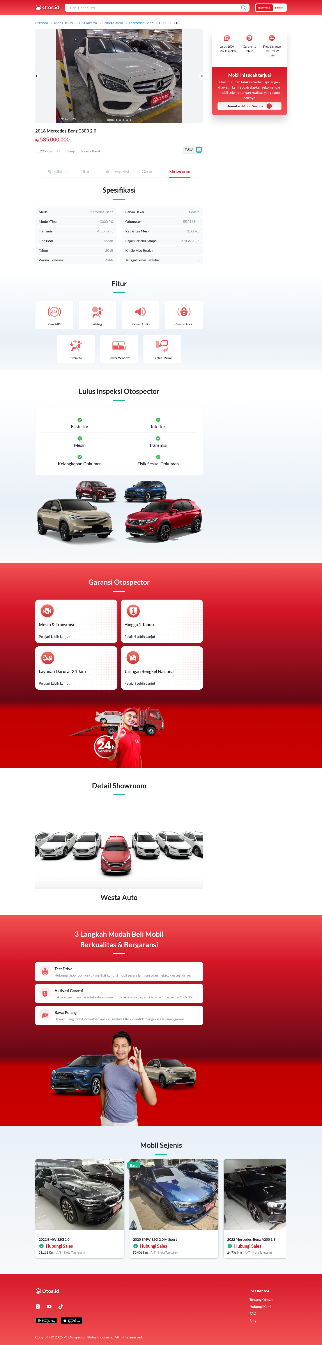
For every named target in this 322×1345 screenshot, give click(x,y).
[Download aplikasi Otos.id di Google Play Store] (46, 1320)
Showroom (179, 171)
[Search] (243, 7)
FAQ (253, 1313)
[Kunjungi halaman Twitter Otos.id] (60, 1306)
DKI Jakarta (88, 23)
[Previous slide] (36, 76)
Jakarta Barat (113, 23)
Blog (252, 1320)
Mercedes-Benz (141, 23)
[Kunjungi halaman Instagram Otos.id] (38, 1306)
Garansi (149, 171)
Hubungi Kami (260, 1306)
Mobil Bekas (63, 23)
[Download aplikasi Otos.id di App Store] (72, 1320)
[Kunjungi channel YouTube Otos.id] (49, 1306)
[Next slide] (202, 76)
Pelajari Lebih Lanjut (54, 636)
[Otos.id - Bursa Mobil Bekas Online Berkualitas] (47, 8)
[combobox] (157, 8)
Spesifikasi (58, 171)
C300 (163, 23)
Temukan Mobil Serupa (245, 106)
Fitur (85, 171)
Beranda (41, 23)
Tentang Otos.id (261, 1299)
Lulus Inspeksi (116, 171)
